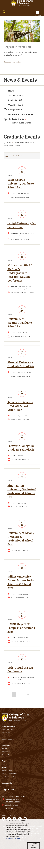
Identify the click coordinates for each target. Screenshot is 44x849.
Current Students (8, 739)
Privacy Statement (13, 838)
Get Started (6, 732)
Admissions (6, 751)
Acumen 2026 (15, 95)
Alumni (5, 767)
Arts (4, 761)
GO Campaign (7, 770)
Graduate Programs (25, 143)
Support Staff (8, 790)
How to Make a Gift (9, 777)
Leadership (7, 783)
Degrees (5, 748)
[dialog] (22, 834)
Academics (5, 736)
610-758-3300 (10, 808)
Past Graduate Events (21, 123)
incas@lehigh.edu (11, 805)
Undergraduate (8, 726)
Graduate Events (16, 119)
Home (9, 143)
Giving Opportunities (9, 773)
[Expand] (5, 109)
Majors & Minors (7, 729)
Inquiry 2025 (14, 100)
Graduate (6, 745)
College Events (15, 110)
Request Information (12, 62)
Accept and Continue (34, 845)
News (11, 91)
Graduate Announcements (20, 114)
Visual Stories (15, 105)
